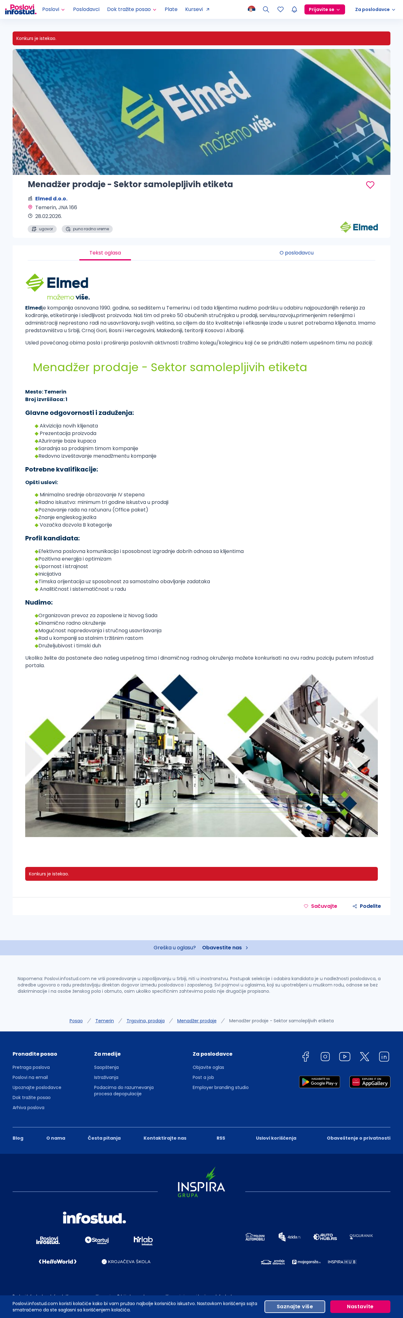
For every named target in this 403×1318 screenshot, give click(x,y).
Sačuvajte (324, 906)
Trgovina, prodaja (146, 1021)
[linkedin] (384, 1057)
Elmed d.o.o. (51, 198)
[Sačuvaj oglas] (370, 185)
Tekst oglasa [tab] (105, 252)
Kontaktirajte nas (165, 1138)
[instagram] (325, 1057)
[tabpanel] (201, 557)
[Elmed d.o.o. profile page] (359, 217)
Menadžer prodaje (197, 1021)
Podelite (370, 906)
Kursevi (194, 9)
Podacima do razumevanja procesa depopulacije (124, 1090)
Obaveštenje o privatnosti (358, 1138)
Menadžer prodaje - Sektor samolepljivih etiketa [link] (281, 1021)
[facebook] (305, 1057)
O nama (55, 1138)
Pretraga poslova (31, 1067)
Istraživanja (106, 1077)
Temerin (104, 1021)
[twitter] (364, 1057)
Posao (76, 1021)
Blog (18, 1138)
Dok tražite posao (32, 1097)
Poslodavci (86, 9)
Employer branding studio (221, 1087)
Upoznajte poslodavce (37, 1087)
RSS (221, 1138)
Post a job (203, 1077)
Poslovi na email (30, 1077)
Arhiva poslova (28, 1107)
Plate (171, 9)
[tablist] (201, 252)
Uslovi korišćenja (276, 1138)
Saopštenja (106, 1067)
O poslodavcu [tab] (297, 252)
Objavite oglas (208, 1067)
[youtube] (344, 1057)
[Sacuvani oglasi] (280, 9)
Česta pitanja (104, 1138)
